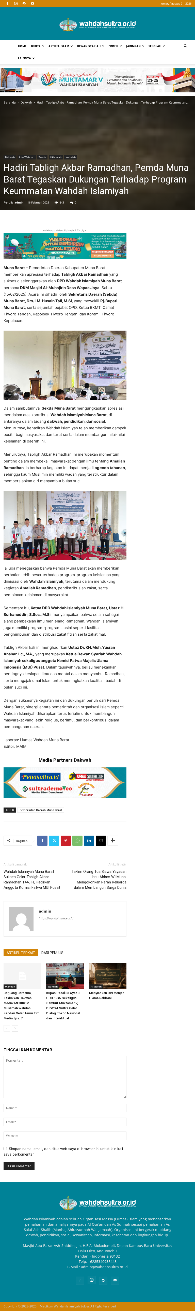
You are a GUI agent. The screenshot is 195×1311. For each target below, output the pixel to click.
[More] (112, 841)
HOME (22, 46)
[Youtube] (32, 3)
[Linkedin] (89, 841)
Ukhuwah (55, 157)
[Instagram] (16, 3)
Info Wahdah (26, 157)
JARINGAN (133, 46)
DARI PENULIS (52, 953)
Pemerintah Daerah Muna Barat (41, 810)
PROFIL (113, 46)
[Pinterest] (66, 841)
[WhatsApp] (77, 841)
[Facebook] (7, 3)
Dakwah (26, 102)
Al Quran (96, 986)
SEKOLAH (155, 46)
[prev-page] (7, 1028)
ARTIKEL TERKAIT (21, 953)
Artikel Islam (58, 46)
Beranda (10, 102)
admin (18, 202)
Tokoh (42, 157)
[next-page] (15, 1028)
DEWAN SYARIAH (89, 46)
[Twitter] (54, 841)
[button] (185, 46)
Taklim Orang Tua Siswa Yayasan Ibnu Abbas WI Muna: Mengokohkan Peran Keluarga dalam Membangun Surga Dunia (98, 879)
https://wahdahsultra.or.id (56, 918)
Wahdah (71, 157)
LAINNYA (24, 58)
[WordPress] (24, 3)
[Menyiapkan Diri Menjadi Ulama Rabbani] (107, 976)
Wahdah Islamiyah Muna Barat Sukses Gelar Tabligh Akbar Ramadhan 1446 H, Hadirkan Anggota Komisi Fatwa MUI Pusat (32, 879)
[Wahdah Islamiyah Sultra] (97, 23)
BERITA (36, 46)
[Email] (101, 841)
